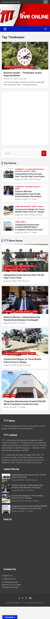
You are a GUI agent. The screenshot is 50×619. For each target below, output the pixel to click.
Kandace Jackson (36, 215)
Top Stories (10, 163)
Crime (17, 222)
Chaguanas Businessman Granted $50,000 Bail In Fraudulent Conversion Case (29, 227)
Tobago (40, 206)
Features (24, 67)
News (32, 67)
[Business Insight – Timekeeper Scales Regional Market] (25, 56)
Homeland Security (23, 206)
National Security (22, 171)
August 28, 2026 (21, 179)
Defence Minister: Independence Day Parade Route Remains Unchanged (28, 194)
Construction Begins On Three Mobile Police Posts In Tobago (30, 210)
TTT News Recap (13, 240)
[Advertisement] (25, 118)
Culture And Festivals (34, 169)
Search (44, 153)
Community (20, 169)
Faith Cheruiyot (35, 179)
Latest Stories (11, 469)
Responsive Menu (45, 2)
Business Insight (11, 67)
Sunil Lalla (22, 79)
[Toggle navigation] (5, 29)
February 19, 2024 (10, 79)
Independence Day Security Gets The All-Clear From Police (30, 175)
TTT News (33, 199)
